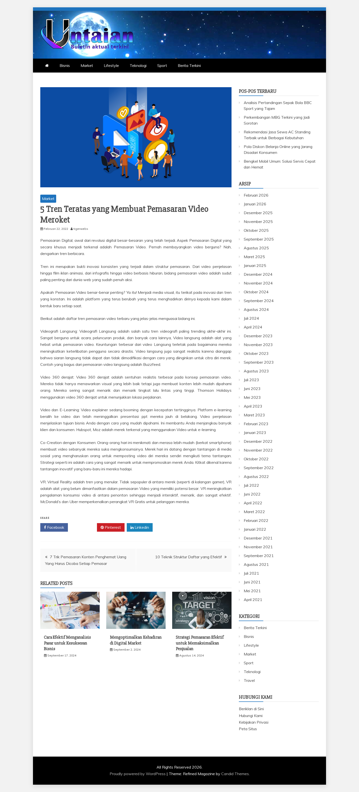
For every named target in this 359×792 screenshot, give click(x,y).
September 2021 (259, 555)
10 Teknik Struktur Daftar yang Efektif (188, 556)
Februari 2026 (256, 195)
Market (87, 65)
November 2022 (258, 450)
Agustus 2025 (256, 247)
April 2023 (253, 406)
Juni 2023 (252, 388)
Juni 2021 (252, 582)
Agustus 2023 (256, 371)
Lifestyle (111, 65)
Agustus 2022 (256, 476)
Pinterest (112, 527)
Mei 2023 (252, 397)
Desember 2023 (258, 335)
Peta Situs (248, 728)
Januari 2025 (255, 265)
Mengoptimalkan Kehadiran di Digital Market (136, 639)
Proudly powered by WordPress (138, 773)
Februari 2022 (256, 520)
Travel (249, 680)
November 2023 (258, 344)
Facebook (55, 527)
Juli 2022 (251, 485)
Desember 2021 (258, 538)
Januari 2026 (255, 203)
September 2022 (259, 467)
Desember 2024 (258, 274)
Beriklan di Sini (251, 708)
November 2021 (258, 546)
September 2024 (259, 300)
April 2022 (253, 502)
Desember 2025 (258, 212)
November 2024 (258, 283)
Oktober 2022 (256, 458)
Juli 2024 (251, 318)
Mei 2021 (252, 590)
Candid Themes (235, 773)
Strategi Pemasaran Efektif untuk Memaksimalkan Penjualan (200, 642)
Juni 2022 (252, 494)
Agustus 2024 (256, 309)
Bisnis (65, 65)
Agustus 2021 (256, 564)
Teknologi (138, 65)
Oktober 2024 (256, 291)
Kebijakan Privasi (253, 722)
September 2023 (259, 362)
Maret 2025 (254, 256)
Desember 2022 (258, 441)
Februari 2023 (256, 423)
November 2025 (258, 221)
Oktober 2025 (256, 230)
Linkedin (141, 527)
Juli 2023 (251, 379)
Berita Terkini (189, 65)
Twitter (84, 527)
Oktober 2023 (256, 353)
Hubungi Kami (251, 715)
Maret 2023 (254, 414)
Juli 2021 (251, 573)
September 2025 (259, 239)
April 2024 (253, 327)
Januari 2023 (255, 432)
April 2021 (253, 599)
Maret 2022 (254, 511)
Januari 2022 (255, 529)
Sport (162, 65)
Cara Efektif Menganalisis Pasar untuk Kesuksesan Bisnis (67, 642)
